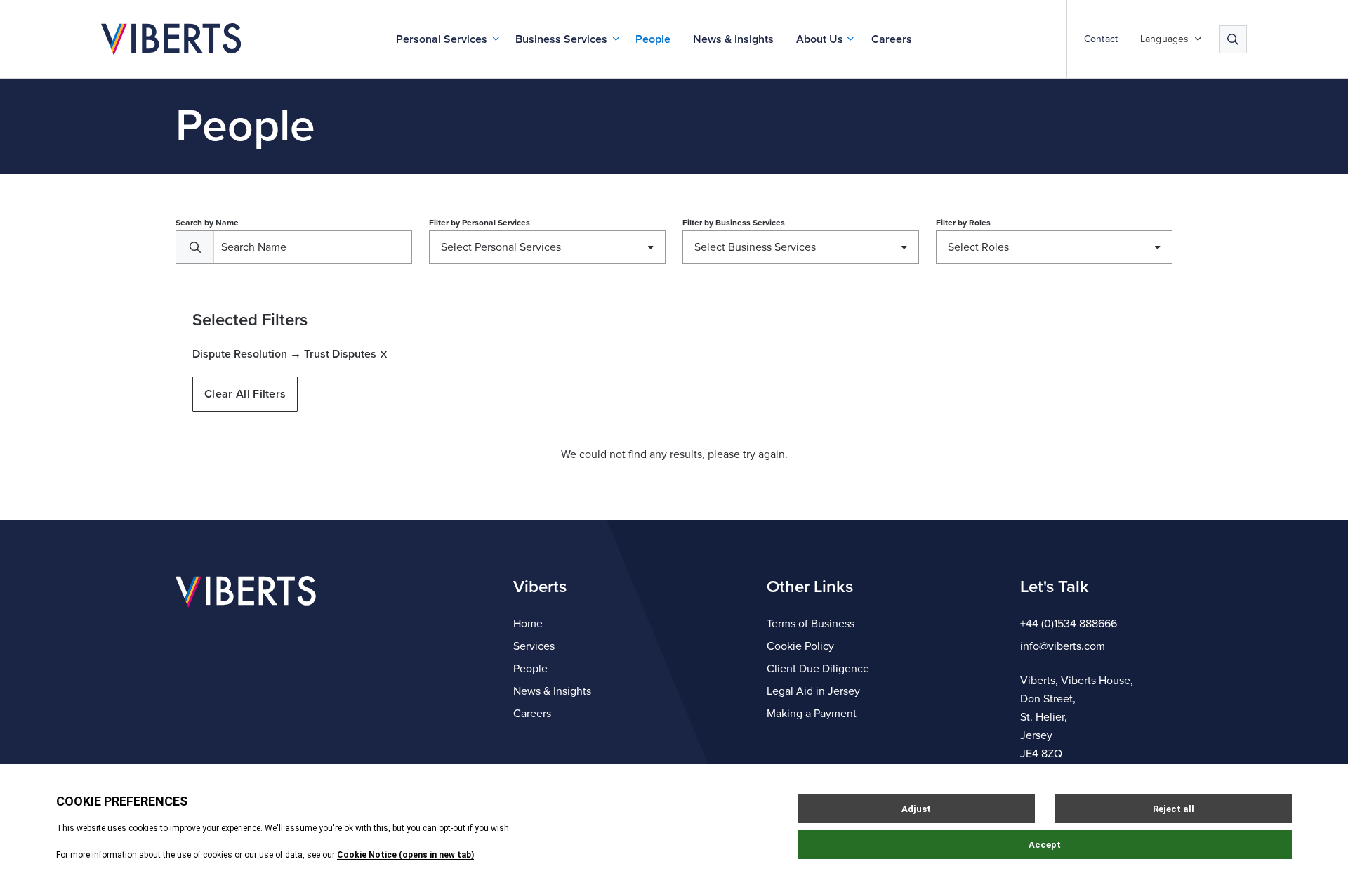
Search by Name (207, 223)
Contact (1101, 39)
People (652, 39)
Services (534, 646)
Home (528, 624)
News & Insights (733, 39)
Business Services (561, 39)
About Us (819, 39)
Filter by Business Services (733, 223)
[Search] (1233, 39)
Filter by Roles (963, 223)
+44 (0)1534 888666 (1068, 624)
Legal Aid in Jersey (813, 691)
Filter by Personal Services (479, 223)
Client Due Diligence (818, 669)
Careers (891, 39)
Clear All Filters (245, 394)
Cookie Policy (800, 646)
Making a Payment (812, 714)
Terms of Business (810, 624)
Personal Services (441, 39)
